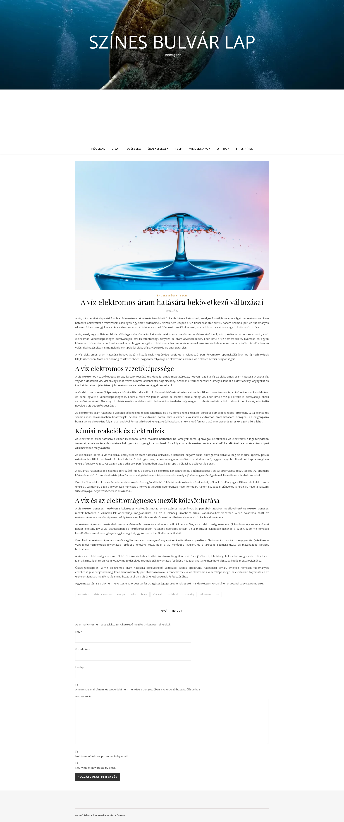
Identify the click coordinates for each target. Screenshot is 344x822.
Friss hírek (244, 148)
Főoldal (98, 148)
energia (121, 594)
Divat (115, 148)
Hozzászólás (83, 696)
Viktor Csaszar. (118, 815)
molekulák (173, 594)
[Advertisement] (172, 116)
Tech (178, 148)
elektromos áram (103, 594)
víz (217, 594)
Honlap (79, 667)
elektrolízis (83, 594)
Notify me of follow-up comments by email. (101, 756)
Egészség (134, 148)
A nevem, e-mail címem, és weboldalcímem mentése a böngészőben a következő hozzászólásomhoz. (137, 689)
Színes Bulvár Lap (172, 41)
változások (205, 594)
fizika (133, 594)
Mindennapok (199, 148)
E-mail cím (82, 649)
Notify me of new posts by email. (95, 767)
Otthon (223, 148)
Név (78, 631)
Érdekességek (157, 148)
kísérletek (158, 594)
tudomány (189, 594)
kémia (144, 594)
